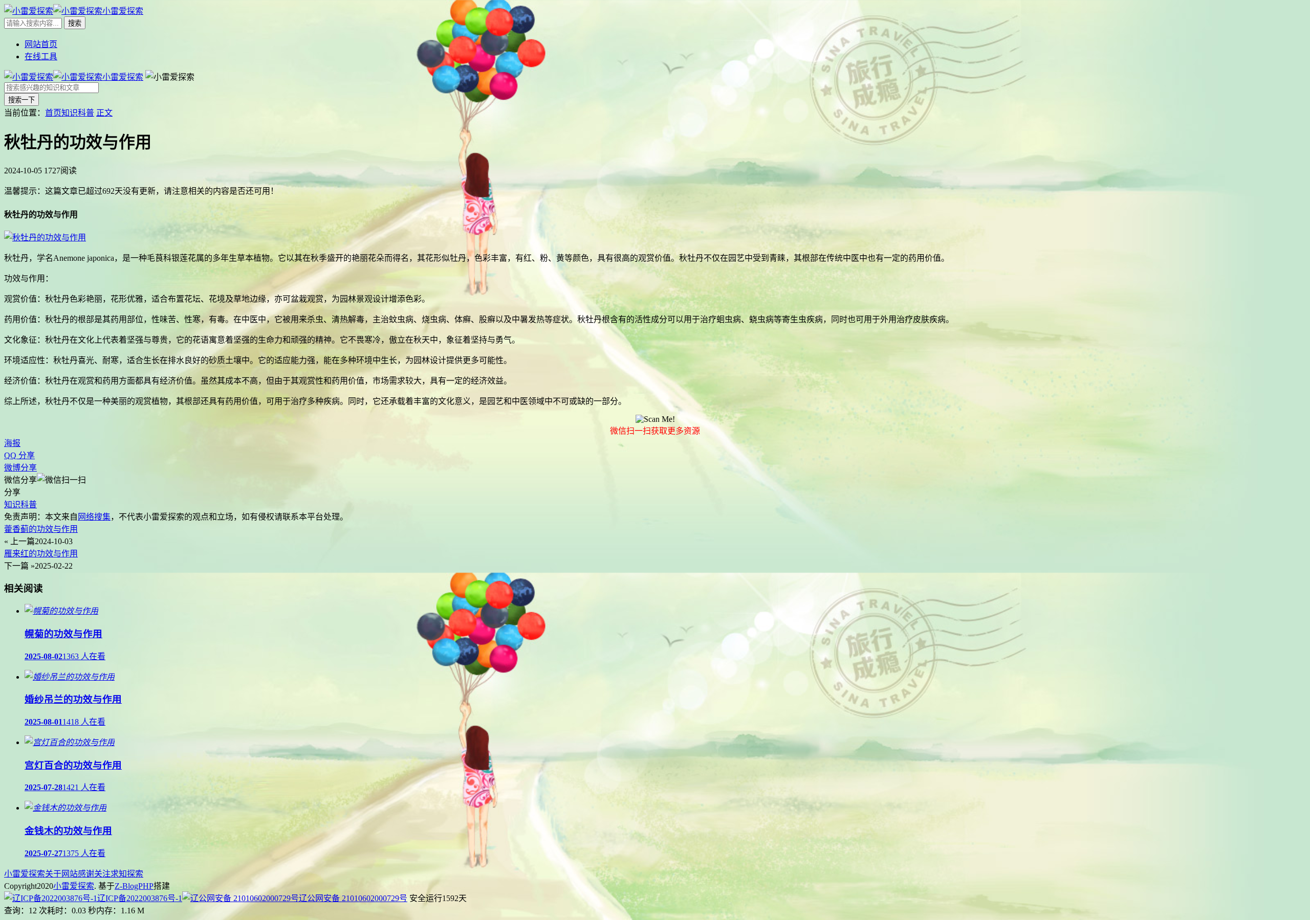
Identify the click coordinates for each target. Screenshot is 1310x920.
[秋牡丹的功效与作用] (45, 237)
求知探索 (127, 873)
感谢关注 (94, 873)
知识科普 (77, 112)
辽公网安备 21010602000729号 (353, 898)
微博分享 (20, 467)
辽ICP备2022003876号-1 (139, 898)
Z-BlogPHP (134, 886)
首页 (53, 112)
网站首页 (41, 44)
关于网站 (61, 873)
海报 (12, 443)
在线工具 (41, 56)
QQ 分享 (19, 455)
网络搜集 (94, 516)
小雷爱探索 (24, 873)
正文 (104, 112)
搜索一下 (21, 100)
